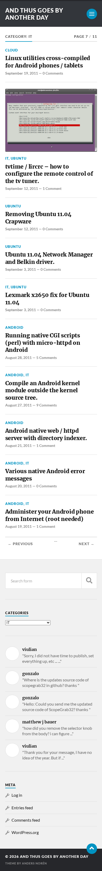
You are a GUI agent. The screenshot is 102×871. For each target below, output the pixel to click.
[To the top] (92, 848)
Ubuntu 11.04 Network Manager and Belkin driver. (49, 258)
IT (7, 158)
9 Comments (46, 405)
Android (14, 327)
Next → (86, 544)
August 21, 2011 (18, 445)
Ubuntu (18, 158)
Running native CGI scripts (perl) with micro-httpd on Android (42, 342)
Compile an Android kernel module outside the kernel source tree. (42, 390)
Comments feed (26, 819)
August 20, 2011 (18, 486)
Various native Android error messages (45, 475)
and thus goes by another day (34, 14)
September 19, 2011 (21, 73)
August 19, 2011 (18, 526)
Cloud (11, 50)
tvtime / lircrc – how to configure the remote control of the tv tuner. (49, 174)
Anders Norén (34, 863)
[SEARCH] (89, 581)
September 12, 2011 (21, 188)
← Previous (20, 544)
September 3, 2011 (20, 269)
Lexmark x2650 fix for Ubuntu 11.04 (47, 298)
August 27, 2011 (18, 405)
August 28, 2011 (18, 357)
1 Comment (52, 188)
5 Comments (46, 357)
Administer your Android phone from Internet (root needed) (49, 515)
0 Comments (53, 73)
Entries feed (22, 807)
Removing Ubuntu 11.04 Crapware (38, 218)
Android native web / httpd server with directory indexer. (46, 434)
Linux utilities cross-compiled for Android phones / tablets (47, 62)
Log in (17, 794)
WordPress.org (25, 832)
